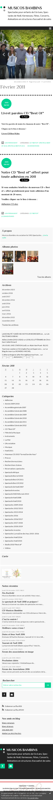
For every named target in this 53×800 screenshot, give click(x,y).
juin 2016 (5, 307)
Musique (8, 447)
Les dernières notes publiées (27, 788)
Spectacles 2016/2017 (14, 519)
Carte (5, 556)
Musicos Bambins (25, 8)
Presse (8, 458)
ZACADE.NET (7, 730)
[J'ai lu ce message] (50, 793)
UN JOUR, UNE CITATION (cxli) (14, 345)
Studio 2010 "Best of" (13, 544)
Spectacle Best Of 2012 (14, 483)
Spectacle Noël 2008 (13, 497)
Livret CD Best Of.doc (10, 133)
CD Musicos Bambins (12, 610)
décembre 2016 (8, 300)
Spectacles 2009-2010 (14, 505)
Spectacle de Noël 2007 (14, 487)
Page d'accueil (34, 82)
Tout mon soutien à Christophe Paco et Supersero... (22, 349)
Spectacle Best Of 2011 (16, 146)
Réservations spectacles (15, 469)
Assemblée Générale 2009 (15, 415)
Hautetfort (31, 785)
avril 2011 (47, 82)
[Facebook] (4, 694)
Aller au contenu (8, 2)
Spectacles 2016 (11, 515)
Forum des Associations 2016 (16, 669)
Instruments (10, 436)
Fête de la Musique (12, 433)
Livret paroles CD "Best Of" (22, 113)
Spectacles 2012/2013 (14, 508)
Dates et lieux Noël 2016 (13, 634)
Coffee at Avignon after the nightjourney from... (21, 355)
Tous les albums (44, 277)
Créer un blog (22, 785)
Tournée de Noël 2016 (12, 643)
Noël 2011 (9, 451)
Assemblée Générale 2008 (15, 411)
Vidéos (8, 548)
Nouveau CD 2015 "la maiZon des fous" (21, 454)
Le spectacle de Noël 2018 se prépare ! (20, 602)
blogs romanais (8, 723)
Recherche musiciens (13, 461)
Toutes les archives (10, 325)
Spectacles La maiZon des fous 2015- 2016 (22, 533)
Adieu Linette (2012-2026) (12, 340)
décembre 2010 (20, 82)
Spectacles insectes (13, 530)
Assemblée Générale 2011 (15, 422)
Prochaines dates (10, 660)
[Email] (12, 694)
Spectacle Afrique (12, 472)
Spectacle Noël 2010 (13, 501)
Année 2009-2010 (12, 404)
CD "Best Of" (34, 143)
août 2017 (6, 296)
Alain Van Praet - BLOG (39, 345)
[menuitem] (21, 81)
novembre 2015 (8, 321)
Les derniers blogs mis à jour (10, 788)
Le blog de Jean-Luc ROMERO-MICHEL (25, 350)
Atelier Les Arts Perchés (11, 733)
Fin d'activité (8, 593)
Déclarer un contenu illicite (10, 791)
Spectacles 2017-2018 (14, 523)
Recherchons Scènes (13, 465)
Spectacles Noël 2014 (13, 537)
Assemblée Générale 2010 (15, 418)
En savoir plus (33, 798)
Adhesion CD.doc (9, 204)
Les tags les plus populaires (43, 788)
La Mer (8, 440)
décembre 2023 (8, 289)
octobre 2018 (7, 293)
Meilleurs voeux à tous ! (13, 628)
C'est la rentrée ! (10, 619)
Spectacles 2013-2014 (14, 512)
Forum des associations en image (18, 652)
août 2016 (6, 303)
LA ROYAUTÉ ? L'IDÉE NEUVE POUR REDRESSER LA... (23, 334)
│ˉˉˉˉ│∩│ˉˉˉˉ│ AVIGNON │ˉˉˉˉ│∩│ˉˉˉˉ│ (18, 357)
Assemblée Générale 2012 (15, 425)
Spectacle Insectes (12, 490)
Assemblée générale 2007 (15, 407)
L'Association (10, 443)
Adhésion (9, 400)
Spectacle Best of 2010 (14, 476)
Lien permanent (10, 143)
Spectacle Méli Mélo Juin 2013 (17, 494)
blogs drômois (7, 726)
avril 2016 (6, 310)
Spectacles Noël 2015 (13, 541)
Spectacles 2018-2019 (14, 526)
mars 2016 (6, 314)
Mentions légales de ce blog (26, 791)
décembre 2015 (8, 317)
